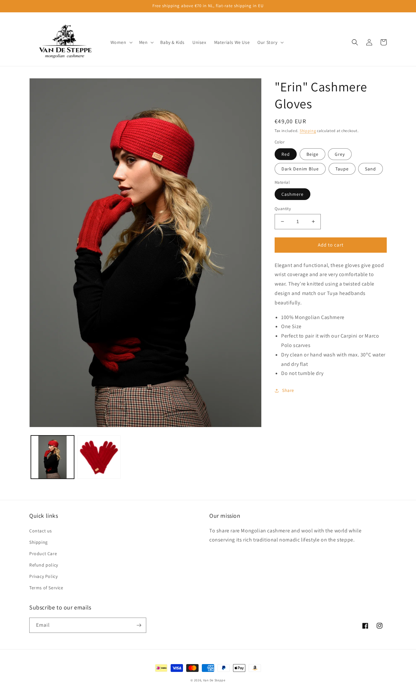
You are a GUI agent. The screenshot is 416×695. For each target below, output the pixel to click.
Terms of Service (46, 588)
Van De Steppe (214, 680)
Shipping (308, 130)
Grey (340, 154)
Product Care (43, 553)
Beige (312, 154)
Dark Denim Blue (300, 169)
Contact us (40, 531)
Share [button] (288, 390)
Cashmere (292, 194)
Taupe (342, 169)
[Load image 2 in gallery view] (99, 457)
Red (285, 154)
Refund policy (43, 565)
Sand (370, 169)
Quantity (283, 208)
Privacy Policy (43, 576)
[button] (121, 42)
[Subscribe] (139, 625)
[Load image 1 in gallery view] (52, 457)
